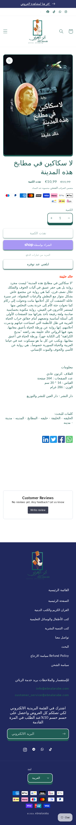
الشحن (53, 187)
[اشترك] (64, 734)
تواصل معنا (62, 637)
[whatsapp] (69, 441)
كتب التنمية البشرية (57, 628)
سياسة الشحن (60, 665)
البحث (65, 646)
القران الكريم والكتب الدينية (51, 610)
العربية (36, 777)
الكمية (69, 209)
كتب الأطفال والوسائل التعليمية (49, 619)
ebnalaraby (42, 813)
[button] (5, 31)
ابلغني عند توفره (38, 264)
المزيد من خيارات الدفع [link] (38, 254)
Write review (37, 509)
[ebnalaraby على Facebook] (48, 12)
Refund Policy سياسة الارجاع (50, 655)
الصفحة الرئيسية (58, 601)
